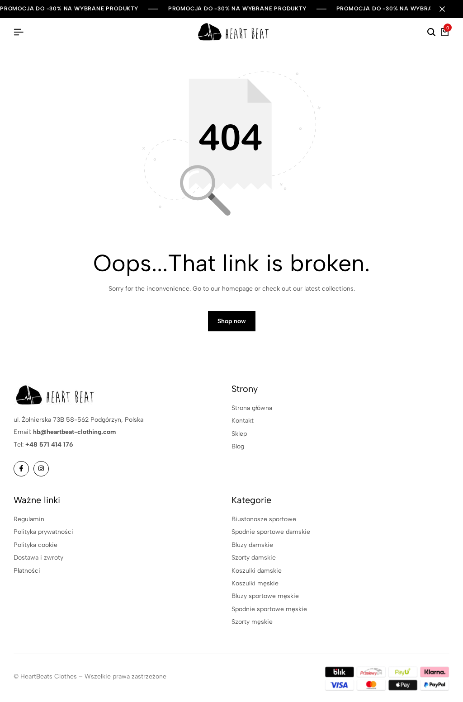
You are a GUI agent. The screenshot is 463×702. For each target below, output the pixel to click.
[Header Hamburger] (19, 32)
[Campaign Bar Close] (446, 9)
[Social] (21, 468)
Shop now (231, 321)
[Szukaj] (431, 33)
